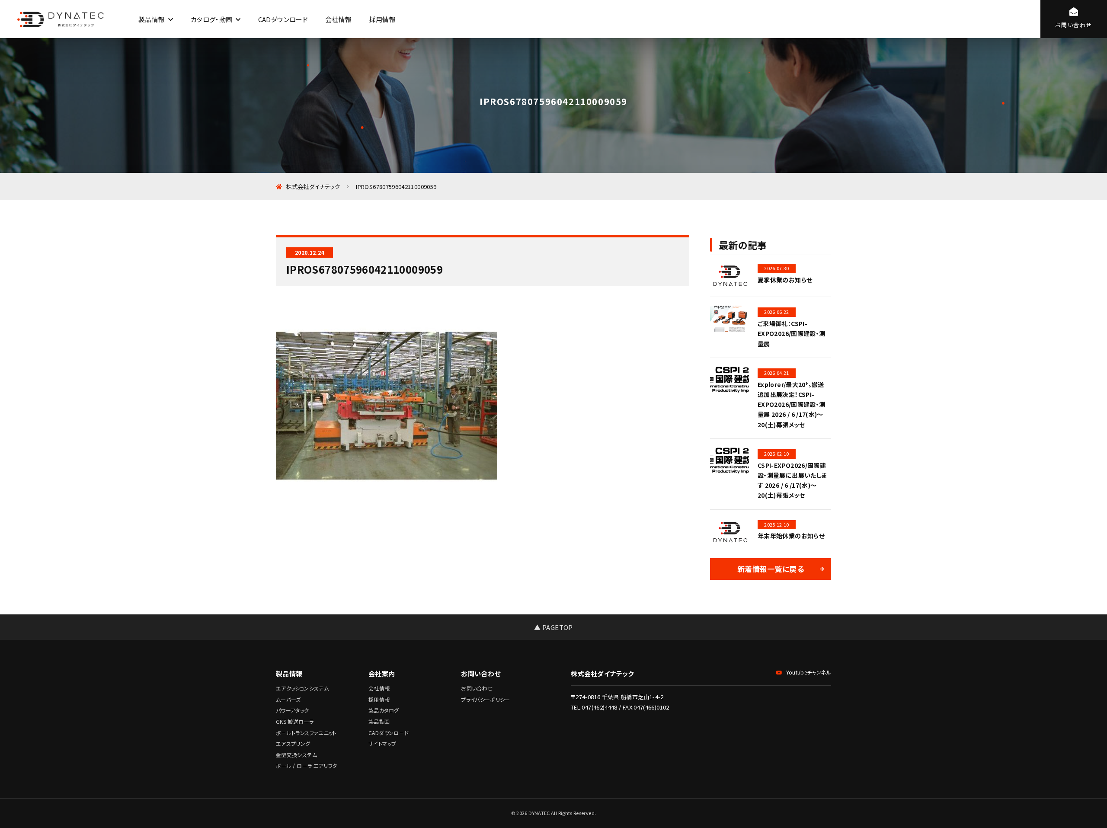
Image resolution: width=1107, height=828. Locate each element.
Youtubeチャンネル (808, 672)
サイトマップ (382, 743)
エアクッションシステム (302, 688)
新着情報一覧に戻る (770, 568)
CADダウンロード (283, 19)
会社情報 (338, 19)
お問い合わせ (477, 688)
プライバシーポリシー (485, 699)
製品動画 (379, 721)
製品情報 (151, 19)
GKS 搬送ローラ (295, 721)
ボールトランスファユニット (306, 732)
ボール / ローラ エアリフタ (306, 765)
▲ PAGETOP (553, 627)
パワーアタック (292, 710)
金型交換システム (296, 754)
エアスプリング (293, 743)
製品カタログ (383, 710)
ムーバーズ (288, 699)
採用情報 (382, 19)
